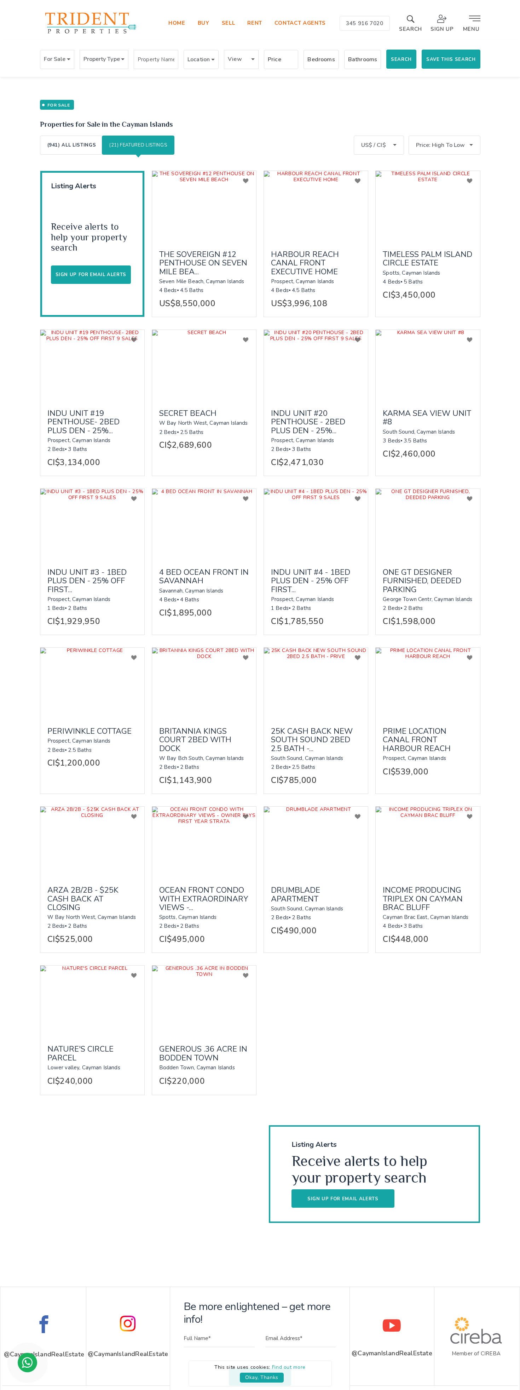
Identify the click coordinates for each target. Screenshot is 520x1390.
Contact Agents (300, 23)
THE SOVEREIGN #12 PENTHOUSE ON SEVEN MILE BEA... (203, 263)
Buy (203, 23)
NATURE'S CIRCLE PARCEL (80, 1053)
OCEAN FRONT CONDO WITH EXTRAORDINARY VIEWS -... (203, 899)
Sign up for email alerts (343, 1199)
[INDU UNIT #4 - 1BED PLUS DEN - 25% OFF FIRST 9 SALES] (316, 523)
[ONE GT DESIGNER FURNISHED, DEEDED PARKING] (428, 523)
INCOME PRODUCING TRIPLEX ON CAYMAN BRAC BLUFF (423, 899)
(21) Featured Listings (138, 145)
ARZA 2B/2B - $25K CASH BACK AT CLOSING (83, 899)
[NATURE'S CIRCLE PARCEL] (92, 1000)
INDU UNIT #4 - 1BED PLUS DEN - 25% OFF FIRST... (310, 581)
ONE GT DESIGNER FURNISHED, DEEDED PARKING (422, 581)
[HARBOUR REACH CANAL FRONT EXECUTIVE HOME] (316, 205)
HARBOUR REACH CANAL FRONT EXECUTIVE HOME (305, 263)
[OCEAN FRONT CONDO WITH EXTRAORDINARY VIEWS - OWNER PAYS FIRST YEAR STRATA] (204, 841)
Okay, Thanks (261, 1377)
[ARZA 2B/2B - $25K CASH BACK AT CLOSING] (92, 841)
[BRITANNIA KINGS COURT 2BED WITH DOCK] (204, 682)
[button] (57, 59)
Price (274, 59)
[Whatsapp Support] (27, 1362)
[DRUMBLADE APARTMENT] (316, 841)
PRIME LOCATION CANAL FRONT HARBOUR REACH (417, 740)
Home (176, 23)
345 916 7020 (364, 23)
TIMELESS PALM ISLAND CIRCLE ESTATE (427, 258)
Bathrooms (362, 59)
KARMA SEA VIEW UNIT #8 (427, 417)
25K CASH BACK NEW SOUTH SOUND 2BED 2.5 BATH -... (312, 740)
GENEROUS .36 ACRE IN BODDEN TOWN (203, 1053)
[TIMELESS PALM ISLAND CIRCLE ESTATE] (428, 205)
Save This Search (450, 59)
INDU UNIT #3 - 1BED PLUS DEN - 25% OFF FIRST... (87, 581)
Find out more (289, 1367)
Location (198, 59)
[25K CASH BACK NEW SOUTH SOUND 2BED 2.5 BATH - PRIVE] (316, 682)
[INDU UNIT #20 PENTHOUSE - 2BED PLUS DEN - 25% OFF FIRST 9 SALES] (316, 364)
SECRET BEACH (187, 413)
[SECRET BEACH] (204, 364)
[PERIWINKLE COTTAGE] (92, 682)
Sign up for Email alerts (91, 274)
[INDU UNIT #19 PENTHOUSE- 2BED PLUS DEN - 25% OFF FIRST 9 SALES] (92, 364)
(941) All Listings (71, 145)
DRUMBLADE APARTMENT (295, 894)
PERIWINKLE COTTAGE (89, 731)
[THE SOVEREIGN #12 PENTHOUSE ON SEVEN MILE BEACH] (204, 205)
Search (401, 59)
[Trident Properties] (90, 34)
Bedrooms (321, 59)
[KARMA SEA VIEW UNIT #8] (428, 364)
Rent (254, 23)
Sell (228, 23)
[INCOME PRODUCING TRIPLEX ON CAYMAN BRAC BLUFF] (428, 841)
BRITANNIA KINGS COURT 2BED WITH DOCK (195, 740)
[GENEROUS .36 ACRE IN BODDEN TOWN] (204, 1000)
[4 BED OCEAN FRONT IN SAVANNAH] (204, 523)
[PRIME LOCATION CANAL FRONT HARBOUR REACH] (428, 682)
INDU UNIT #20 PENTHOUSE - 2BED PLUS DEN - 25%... (308, 422)
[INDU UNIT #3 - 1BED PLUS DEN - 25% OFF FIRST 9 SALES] (92, 523)
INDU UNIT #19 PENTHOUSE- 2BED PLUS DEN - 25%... (83, 422)
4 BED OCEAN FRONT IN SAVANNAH (204, 576)
